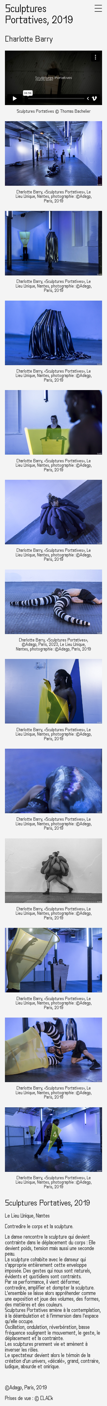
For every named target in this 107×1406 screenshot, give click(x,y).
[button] (98, 10)
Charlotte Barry (29, 39)
